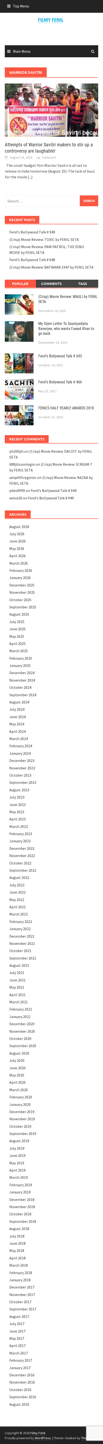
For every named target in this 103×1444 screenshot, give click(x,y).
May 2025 (16, 636)
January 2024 (20, 753)
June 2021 (17, 980)
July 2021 (16, 972)
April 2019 (17, 1170)
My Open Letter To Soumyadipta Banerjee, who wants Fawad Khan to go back (66, 328)
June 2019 (17, 1155)
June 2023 (17, 804)
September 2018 (22, 1221)
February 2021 (20, 1009)
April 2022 (17, 906)
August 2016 (19, 1404)
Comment (49, 157)
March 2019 (18, 1177)
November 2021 (22, 943)
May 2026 (16, 548)
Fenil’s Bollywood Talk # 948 (32, 259)
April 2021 (17, 994)
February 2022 (20, 921)
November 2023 (22, 768)
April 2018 (17, 1258)
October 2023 (20, 775)
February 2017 (20, 1360)
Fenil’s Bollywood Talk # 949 (32, 232)
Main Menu (21, 51)
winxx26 (15, 498)
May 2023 (16, 811)
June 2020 (17, 1067)
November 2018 (22, 1206)
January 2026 (20, 577)
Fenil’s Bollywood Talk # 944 (53, 490)
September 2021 (22, 958)
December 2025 (21, 585)
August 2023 (19, 789)
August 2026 (19, 526)
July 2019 (16, 1148)
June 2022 (17, 892)
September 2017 (22, 1309)
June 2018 (17, 1243)
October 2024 (20, 687)
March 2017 (18, 1353)
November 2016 (22, 1382)
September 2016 (22, 1396)
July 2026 (16, 533)
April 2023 (17, 819)
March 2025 (18, 650)
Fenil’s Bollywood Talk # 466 (60, 382)
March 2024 (18, 738)
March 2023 (18, 826)
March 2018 (18, 1265)
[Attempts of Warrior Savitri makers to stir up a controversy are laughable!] (51, 109)
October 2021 (20, 950)
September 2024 (22, 694)
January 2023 (20, 840)
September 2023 (22, 782)
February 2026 (20, 570)
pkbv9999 (17, 490)
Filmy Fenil (37, 1433)
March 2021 (18, 1001)
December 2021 (21, 936)
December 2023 (21, 760)
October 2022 (20, 863)
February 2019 (20, 1184)
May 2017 (16, 1338)
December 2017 (21, 1287)
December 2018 (21, 1199)
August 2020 (19, 1053)
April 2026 (17, 555)
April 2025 (17, 643)
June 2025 (17, 628)
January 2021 (20, 1016)
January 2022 (20, 928)
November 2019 (22, 1118)
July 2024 (16, 709)
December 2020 (21, 1023)
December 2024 (21, 672)
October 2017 (20, 1301)
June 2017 (17, 1331)
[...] (30, 176)
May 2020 (16, 1075)
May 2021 (16, 987)
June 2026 (17, 541)
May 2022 (16, 899)
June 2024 (17, 716)
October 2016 (20, 1389)
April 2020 (17, 1082)
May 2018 (16, 1250)
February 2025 (20, 658)
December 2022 (21, 848)
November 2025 (22, 592)
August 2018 (19, 1228)
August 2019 (19, 1140)
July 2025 (16, 621)
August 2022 (19, 877)
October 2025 (20, 599)
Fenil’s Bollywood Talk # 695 (60, 356)
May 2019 (16, 1162)
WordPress (43, 1438)
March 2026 (18, 563)
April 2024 (17, 731)
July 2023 (16, 797)
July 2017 (16, 1323)
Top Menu (21, 6)
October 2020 (20, 1038)
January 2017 (20, 1367)
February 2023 (20, 833)
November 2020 (22, 1031)
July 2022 (16, 885)
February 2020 (20, 1097)
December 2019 (21, 1111)
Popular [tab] (20, 283)
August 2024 (19, 702)
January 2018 (20, 1279)
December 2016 (21, 1375)
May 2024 (16, 724)
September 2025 (22, 607)
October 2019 (20, 1126)
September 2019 (22, 1133)
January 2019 (20, 1192)
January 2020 (20, 1104)
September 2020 (22, 1045)
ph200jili (16, 451)
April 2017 (17, 1345)
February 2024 (20, 745)
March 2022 (18, 914)
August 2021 (19, 965)
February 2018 (20, 1272)
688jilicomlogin (22, 464)
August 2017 (19, 1316)
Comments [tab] (51, 283)
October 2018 (20, 1214)
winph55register (22, 477)
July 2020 (16, 1060)
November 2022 (22, 855)
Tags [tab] (82, 283)
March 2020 (18, 1089)
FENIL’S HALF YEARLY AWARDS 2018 (66, 408)
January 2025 (20, 665)
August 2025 (19, 614)
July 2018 (16, 1236)
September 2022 (22, 870)
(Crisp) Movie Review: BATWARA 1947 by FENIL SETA (51, 267)
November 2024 (22, 680)
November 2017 (22, 1294)
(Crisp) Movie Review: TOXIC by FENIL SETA (44, 239)
